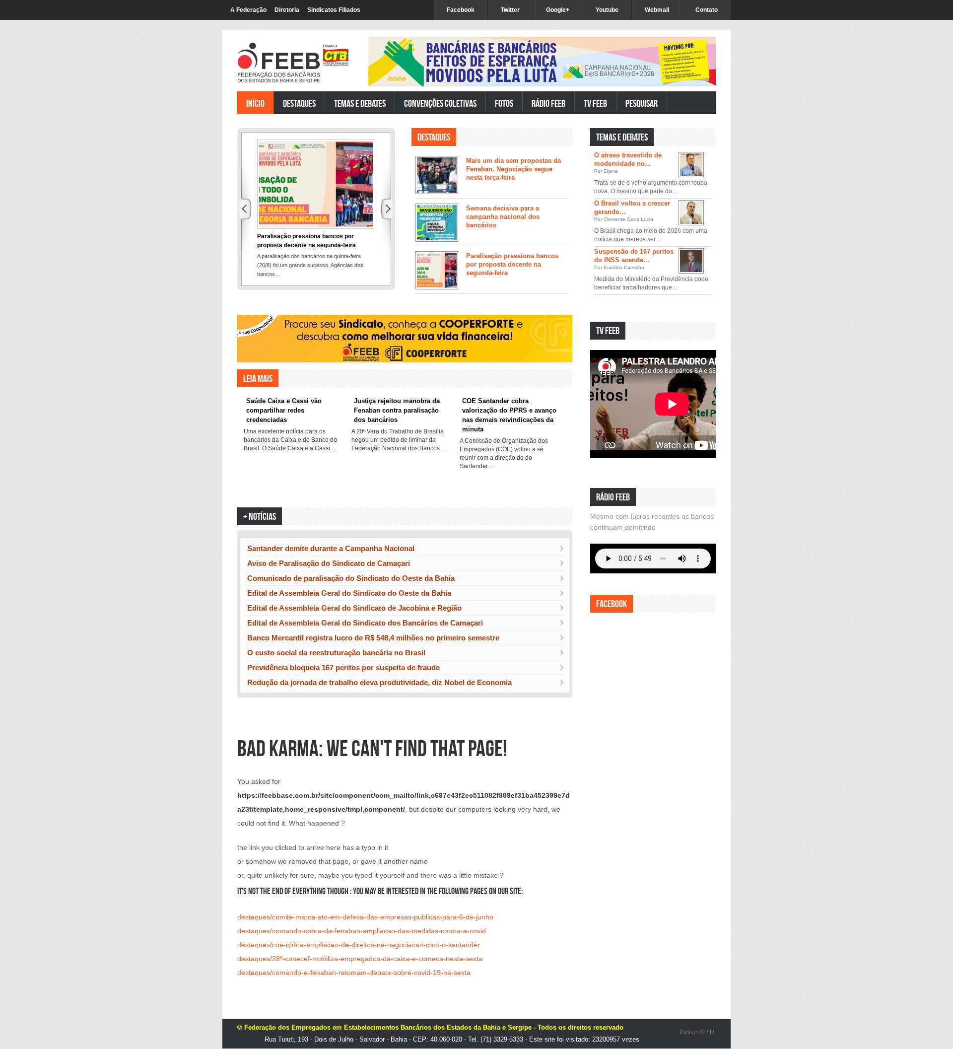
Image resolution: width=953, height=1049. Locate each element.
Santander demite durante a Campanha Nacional (330, 548)
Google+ (557, 9)
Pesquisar (641, 103)
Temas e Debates (360, 103)
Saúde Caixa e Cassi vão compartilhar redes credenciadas (284, 410)
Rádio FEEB (548, 103)
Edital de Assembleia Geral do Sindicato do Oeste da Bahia (349, 593)
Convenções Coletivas (440, 103)
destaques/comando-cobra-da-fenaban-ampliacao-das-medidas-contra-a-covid (361, 931)
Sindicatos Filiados (333, 9)
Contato (706, 9)
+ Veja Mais (550, 307)
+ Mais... (693, 467)
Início (255, 103)
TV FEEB (595, 103)
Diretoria (286, 9)
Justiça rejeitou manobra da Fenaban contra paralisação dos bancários (397, 410)
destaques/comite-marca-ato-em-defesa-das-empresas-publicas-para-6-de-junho (365, 917)
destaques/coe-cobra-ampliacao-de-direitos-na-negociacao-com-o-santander (358, 945)
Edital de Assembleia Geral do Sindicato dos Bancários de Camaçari (365, 623)
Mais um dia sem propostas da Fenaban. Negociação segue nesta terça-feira (513, 169)
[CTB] (335, 55)
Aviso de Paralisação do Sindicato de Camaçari (328, 563)
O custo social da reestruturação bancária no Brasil (336, 652)
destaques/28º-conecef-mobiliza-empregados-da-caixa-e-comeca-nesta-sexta (359, 959)
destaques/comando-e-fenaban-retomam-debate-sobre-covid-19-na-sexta (354, 973)
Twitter (510, 9)
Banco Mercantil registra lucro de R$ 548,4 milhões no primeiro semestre (373, 637)
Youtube (607, 9)
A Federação (248, 9)
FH (710, 1032)
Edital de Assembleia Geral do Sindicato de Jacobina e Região (354, 608)
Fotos (504, 103)
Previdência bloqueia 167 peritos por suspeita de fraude (343, 667)
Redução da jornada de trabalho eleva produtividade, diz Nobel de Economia (379, 682)
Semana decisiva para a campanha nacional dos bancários (503, 217)
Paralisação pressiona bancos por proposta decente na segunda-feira (512, 264)
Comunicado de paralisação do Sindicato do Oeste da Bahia (351, 578)
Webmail (657, 9)
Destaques (299, 103)
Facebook (461, 9)
